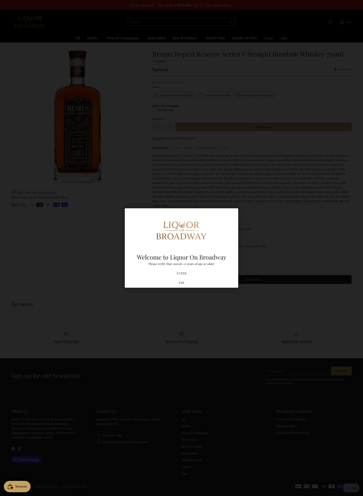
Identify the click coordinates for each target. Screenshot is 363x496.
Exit (181, 282)
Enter (181, 273)
